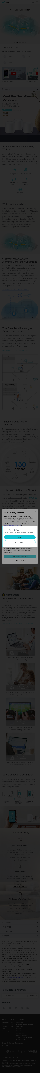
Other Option (19, 542)
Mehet (20, 537)
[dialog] (20, 536)
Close (35, 528)
